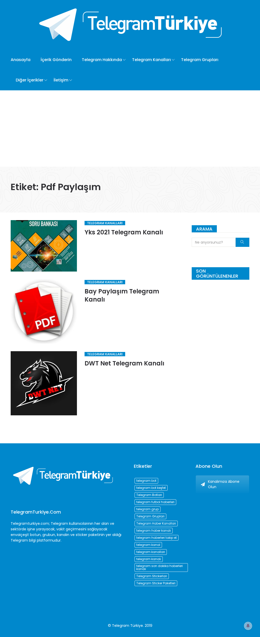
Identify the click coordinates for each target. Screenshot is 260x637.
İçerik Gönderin (56, 60)
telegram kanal (148, 545)
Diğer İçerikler (29, 80)
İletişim (61, 80)
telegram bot (146, 480)
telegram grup (147, 509)
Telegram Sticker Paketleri (155, 583)
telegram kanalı (148, 559)
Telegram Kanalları (151, 60)
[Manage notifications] (248, 626)
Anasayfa (20, 60)
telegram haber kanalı (153, 530)
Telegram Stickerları (151, 576)
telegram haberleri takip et (156, 537)
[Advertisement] (130, 128)
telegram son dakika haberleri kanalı (159, 567)
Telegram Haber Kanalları (156, 523)
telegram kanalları (150, 552)
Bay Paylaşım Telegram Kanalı (122, 295)
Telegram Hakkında (102, 60)
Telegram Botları (149, 495)
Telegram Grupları (199, 60)
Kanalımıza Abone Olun (223, 484)
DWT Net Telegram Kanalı (124, 363)
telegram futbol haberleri (155, 502)
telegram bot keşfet (151, 488)
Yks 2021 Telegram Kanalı (124, 232)
